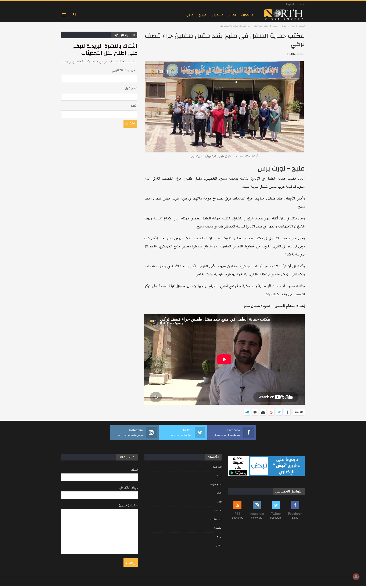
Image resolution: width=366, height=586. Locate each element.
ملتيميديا (217, 15)
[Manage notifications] (356, 576)
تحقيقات (218, 511)
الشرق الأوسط (216, 485)
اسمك (134, 470)
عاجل (189, 15)
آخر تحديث (248, 15)
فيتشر (219, 545)
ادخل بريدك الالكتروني (124, 70)
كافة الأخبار (217, 467)
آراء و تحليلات (216, 519)
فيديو (202, 15)
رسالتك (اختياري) (128, 505)
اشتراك (130, 123)
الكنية (133, 106)
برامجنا (219, 537)
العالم (219, 493)
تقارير (232, 15)
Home (301, 4)
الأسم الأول (131, 88)
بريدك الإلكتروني (128, 487)
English (290, 4)
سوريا (219, 476)
